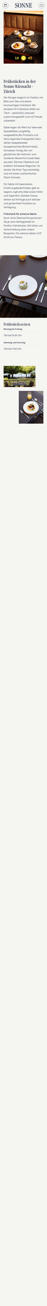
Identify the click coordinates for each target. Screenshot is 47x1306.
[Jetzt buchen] (5, 5)
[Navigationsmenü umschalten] (41, 5)
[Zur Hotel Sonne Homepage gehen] (23, 5)
